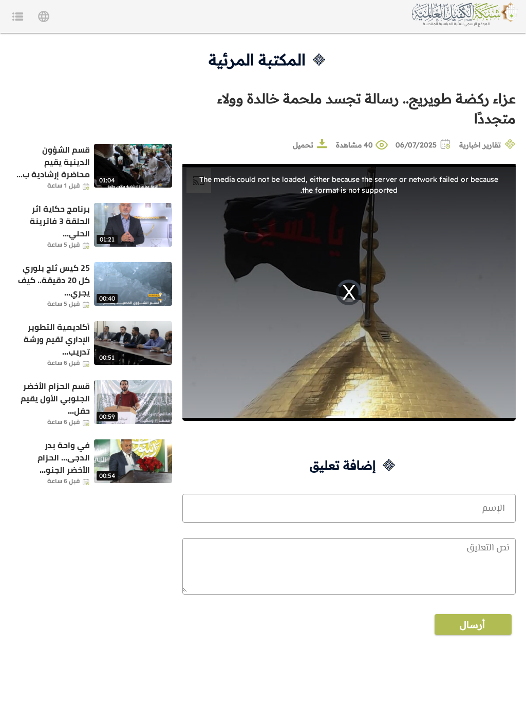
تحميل (303, 145)
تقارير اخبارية (480, 145)
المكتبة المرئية (257, 59)
